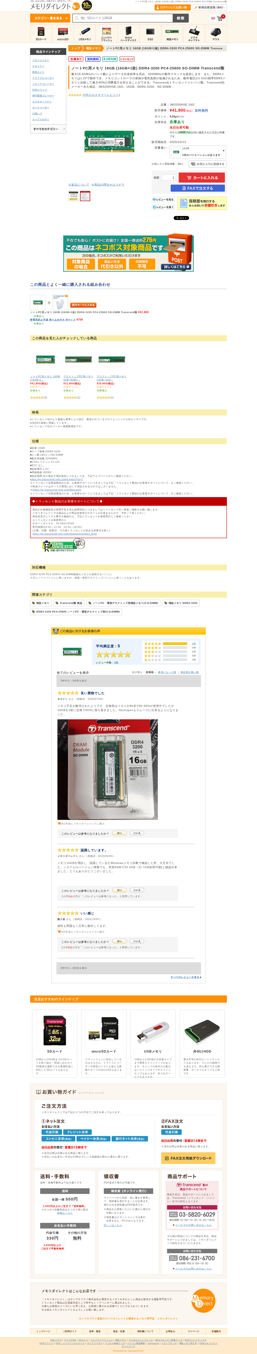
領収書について (145, 1331)
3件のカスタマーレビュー (101, 95)
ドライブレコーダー (43, 78)
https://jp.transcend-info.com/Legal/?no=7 (56, 479)
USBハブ (37, 113)
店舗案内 (216, 1331)
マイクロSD (70, 1340)
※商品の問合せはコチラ (107, 184)
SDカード (83, 1340)
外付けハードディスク (196, 1340)
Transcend (153, 1343)
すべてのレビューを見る (185, 977)
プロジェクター (40, 60)
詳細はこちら (65, 1213)
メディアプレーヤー (43, 84)
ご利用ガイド (70, 1331)
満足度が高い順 (190, 672)
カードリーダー (40, 107)
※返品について (78, 184)
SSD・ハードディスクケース (70, 1343)
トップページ (43, 1331)
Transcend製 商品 (71, 603)
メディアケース (169, 1343)
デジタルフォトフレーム (141, 1340)
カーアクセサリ (40, 119)
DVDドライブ (39, 89)
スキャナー (38, 66)
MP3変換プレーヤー (43, 95)
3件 (194, 643)
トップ (75, 48)
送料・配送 (95, 1331)
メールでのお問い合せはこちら (193, 1225)
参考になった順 (167, 672)
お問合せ (170, 1331)
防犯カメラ (38, 72)
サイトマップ (128, 1346)
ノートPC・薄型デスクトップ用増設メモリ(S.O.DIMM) (125, 603)
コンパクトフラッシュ (102, 1340)
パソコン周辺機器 (136, 1343)
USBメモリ (56, 1340)
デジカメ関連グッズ (115, 1343)
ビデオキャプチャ (42, 101)
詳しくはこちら (113, 1225)
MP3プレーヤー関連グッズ (168, 1340)
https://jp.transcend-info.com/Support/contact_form (65, 534)
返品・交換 (119, 1331)
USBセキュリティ (208, 1343)
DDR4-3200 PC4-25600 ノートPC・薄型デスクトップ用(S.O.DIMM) (78, 611)
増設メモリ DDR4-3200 (183, 603)
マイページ (193, 1331)
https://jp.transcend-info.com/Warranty (57, 489)
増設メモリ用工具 (188, 1343)
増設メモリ (42, 603)
